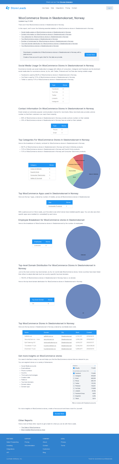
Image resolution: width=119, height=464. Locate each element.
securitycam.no (49, 339)
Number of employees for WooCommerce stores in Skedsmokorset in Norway (47, 41)
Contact (74, 8)
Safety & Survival (36, 178)
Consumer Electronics (37, 175)
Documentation (30, 445)
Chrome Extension (66, 2)
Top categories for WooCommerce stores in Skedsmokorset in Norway (44, 37)
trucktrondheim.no (50, 346)
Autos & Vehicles (36, 169)
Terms (63, 445)
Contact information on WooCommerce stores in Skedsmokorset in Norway (46, 34)
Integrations (60, 8)
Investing (9, 445)
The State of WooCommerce (30, 427)
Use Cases (45, 8)
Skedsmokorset (66, 336)
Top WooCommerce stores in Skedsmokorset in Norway (40, 46)
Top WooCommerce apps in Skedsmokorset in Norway (39, 39)
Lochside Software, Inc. (14, 459)
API (8, 452)
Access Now (90, 55)
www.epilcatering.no (50, 342)
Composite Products (55, 206)
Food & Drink (34, 172)
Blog (44, 452)
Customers (46, 449)
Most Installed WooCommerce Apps (33, 430)
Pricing (67, 8)
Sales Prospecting (12, 442)
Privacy (63, 442)
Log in (110, 8)
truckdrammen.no (50, 349)
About (45, 442)
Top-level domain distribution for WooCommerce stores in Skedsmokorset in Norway (49, 43)
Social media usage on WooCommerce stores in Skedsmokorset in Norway (46, 32)
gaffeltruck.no (48, 336)
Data (52, 8)
